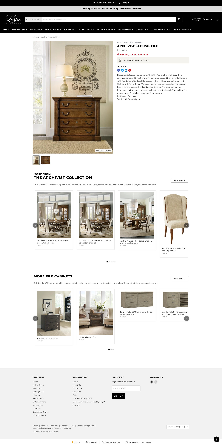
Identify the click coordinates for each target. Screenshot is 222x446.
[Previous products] (35, 225)
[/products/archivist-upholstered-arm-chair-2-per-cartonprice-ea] (96, 215)
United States (177, 427)
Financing (77, 392)
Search (76, 382)
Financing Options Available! (133, 54)
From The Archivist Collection (130, 42)
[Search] (179, 19)
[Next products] (186, 225)
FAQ (75, 395)
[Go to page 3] (111, 261)
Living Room (19, 29)
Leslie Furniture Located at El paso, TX (89, 402)
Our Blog (76, 405)
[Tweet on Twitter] (122, 70)
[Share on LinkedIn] (126, 70)
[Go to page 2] (109, 261)
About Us (77, 385)
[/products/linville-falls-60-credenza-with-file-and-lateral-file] (137, 300)
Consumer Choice (160, 29)
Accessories (124, 29)
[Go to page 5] (115, 261)
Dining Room (52, 29)
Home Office (85, 29)
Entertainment (105, 29)
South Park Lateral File (47, 338)
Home (6, 29)
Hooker (123, 50)
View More (178, 180)
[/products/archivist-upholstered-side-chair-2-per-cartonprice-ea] (54, 215)
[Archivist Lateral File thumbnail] (36, 160)
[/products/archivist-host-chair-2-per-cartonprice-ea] (179, 219)
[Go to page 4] (113, 261)
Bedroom (35, 29)
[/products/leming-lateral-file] (96, 313)
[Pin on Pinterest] (129, 70)
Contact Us (77, 388)
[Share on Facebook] (118, 70)
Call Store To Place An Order (135, 60)
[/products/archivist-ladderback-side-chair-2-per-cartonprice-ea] (137, 215)
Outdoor (141, 29)
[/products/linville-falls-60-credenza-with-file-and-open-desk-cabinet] (179, 300)
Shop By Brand (181, 29)
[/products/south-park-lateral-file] (54, 313)
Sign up (118, 396)
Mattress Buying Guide (82, 398)
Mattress (69, 29)
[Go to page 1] (107, 262)
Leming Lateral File (87, 337)
